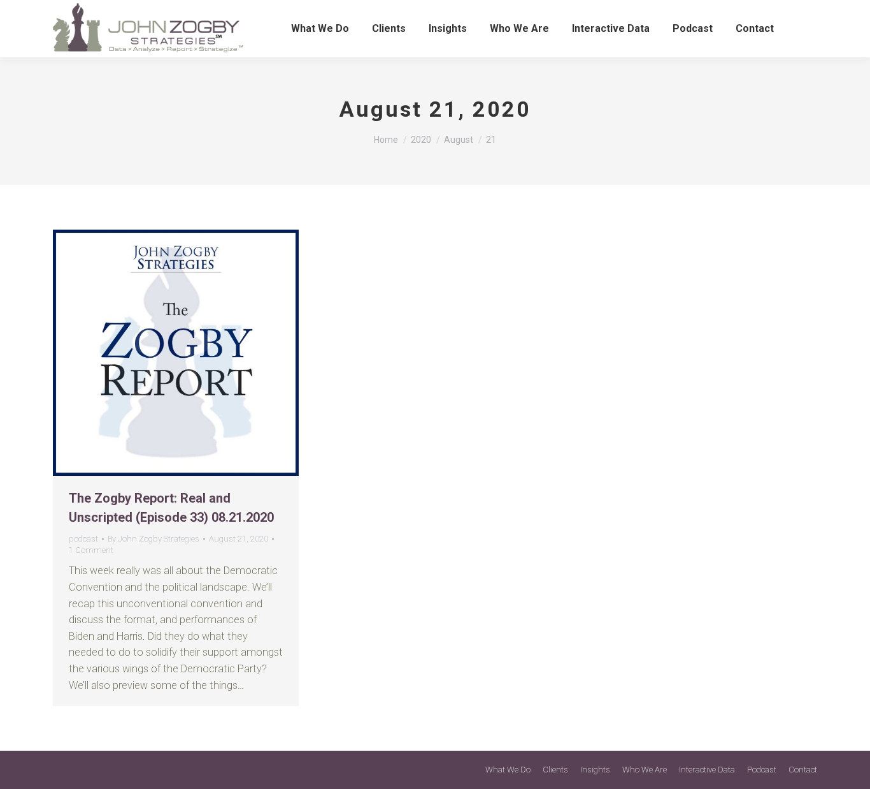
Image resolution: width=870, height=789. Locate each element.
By (153, 538)
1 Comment (91, 550)
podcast (83, 538)
